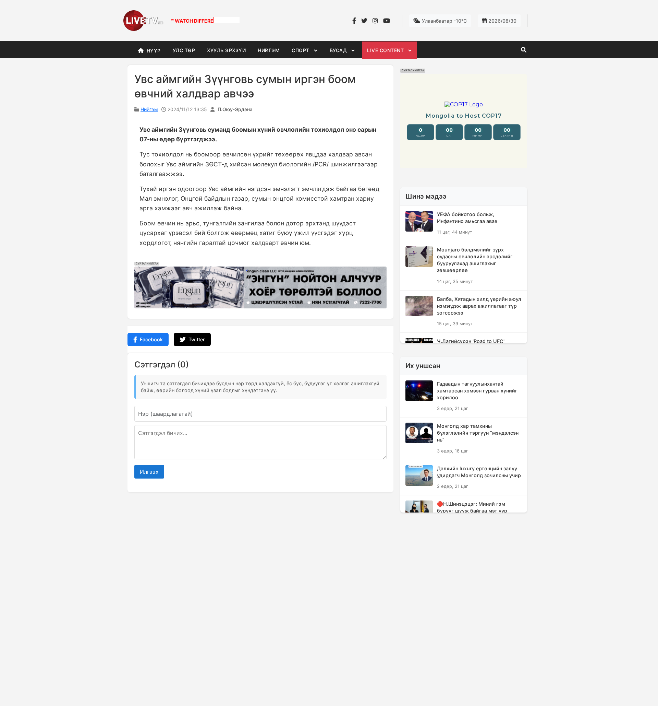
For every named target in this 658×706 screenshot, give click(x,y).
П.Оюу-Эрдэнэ (235, 109)
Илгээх (149, 471)
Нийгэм (149, 109)
